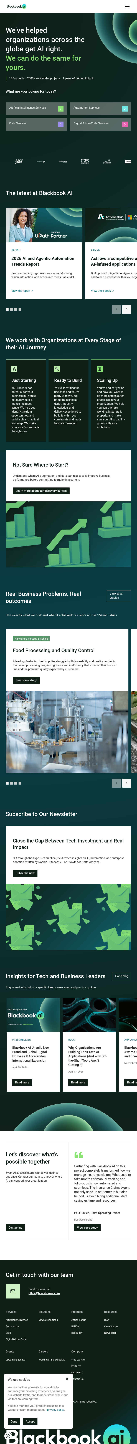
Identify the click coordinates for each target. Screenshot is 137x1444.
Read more (22, 1082)
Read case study (26, 680)
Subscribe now (25, 873)
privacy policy (55, 1409)
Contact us (15, 1227)
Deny (14, 1421)
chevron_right (127, 309)
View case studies (116, 595)
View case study (87, 1227)
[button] (126, 6)
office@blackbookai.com (44, 1293)
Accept (30, 1421)
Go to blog (121, 976)
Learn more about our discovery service (41, 490)
